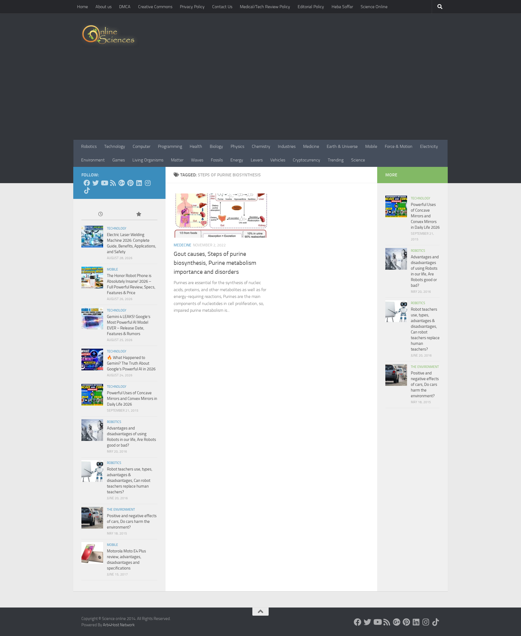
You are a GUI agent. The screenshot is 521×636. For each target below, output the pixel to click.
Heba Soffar (342, 6)
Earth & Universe (342, 146)
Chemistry (261, 146)
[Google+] (121, 183)
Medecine (182, 245)
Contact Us (222, 6)
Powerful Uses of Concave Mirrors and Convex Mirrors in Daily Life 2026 (132, 398)
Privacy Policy (192, 6)
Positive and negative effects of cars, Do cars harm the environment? (132, 521)
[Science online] (87, 183)
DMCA (125, 6)
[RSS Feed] (113, 183)
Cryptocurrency (306, 160)
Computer (141, 146)
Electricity (429, 146)
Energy (236, 160)
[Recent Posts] (100, 214)
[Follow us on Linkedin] (139, 183)
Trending (336, 160)
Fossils (217, 160)
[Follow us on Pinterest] (130, 183)
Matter (177, 160)
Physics (237, 146)
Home (82, 6)
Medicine (311, 146)
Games (118, 160)
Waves (197, 160)
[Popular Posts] (138, 214)
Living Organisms (147, 160)
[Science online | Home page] (110, 35)
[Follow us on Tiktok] (87, 190)
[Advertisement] (260, 99)
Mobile (371, 146)
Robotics (89, 146)
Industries (287, 146)
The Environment (121, 509)
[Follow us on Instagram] (147, 183)
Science (358, 160)
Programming (170, 146)
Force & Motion (398, 146)
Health (196, 146)
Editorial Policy (311, 6)
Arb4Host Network (119, 624)
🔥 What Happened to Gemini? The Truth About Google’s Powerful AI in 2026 (131, 363)
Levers (257, 160)
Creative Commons (155, 6)
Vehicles (277, 160)
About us (104, 6)
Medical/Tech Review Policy (265, 6)
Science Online (374, 6)
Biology (216, 146)
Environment (93, 160)
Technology (114, 146)
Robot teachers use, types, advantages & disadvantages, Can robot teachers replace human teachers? (129, 480)
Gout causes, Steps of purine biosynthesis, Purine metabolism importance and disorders (215, 262)
